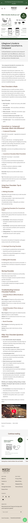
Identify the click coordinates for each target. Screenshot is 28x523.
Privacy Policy (18, 478)
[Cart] (25, 8)
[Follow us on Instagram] (8, 496)
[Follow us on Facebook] (3, 496)
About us (4, 478)
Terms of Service (19, 486)
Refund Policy (18, 481)
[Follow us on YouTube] (3, 499)
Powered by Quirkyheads (16, 517)
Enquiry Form (5, 489)
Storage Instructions (6, 486)
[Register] (20, 511)
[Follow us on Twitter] (5, 496)
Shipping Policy (18, 484)
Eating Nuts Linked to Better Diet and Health (12, 461)
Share (3, 426)
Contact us (4, 481)
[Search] (4, 8)
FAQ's (3, 484)
